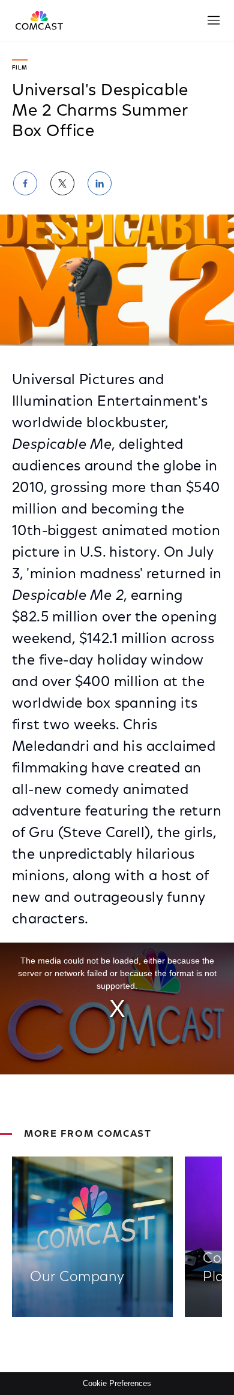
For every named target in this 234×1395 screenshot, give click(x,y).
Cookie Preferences (117, 1383)
